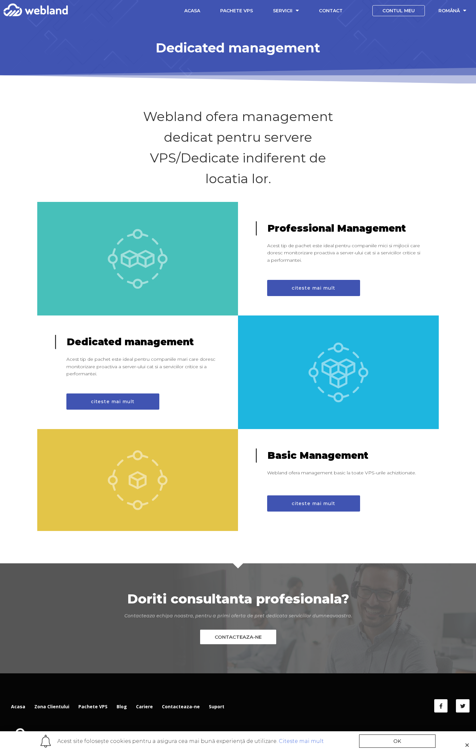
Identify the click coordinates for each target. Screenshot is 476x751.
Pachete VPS (236, 11)
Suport (216, 706)
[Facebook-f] (441, 706)
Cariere (144, 706)
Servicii (282, 11)
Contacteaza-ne (181, 706)
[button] (313, 288)
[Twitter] (463, 706)
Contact (331, 11)
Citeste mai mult (301, 741)
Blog (122, 706)
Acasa (192, 11)
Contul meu (398, 11)
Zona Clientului (51, 706)
